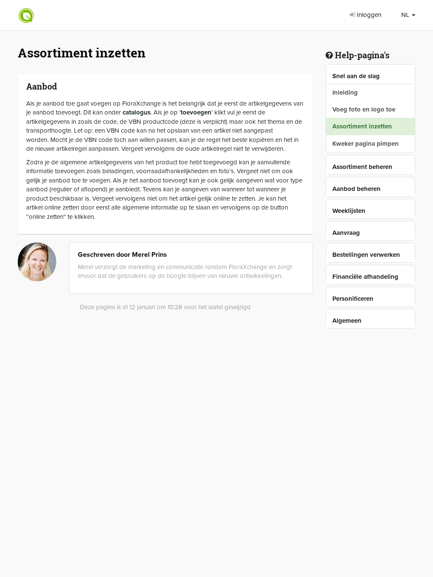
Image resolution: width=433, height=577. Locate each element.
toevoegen (196, 112)
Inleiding (345, 92)
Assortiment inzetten (362, 126)
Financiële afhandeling (365, 276)
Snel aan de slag (356, 76)
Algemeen (347, 320)
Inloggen (368, 15)
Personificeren (352, 298)
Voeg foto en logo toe (363, 109)
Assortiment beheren (362, 167)
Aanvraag (346, 233)
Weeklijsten (348, 211)
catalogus (137, 112)
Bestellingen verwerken (366, 255)
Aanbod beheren (356, 189)
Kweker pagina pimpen (365, 143)
